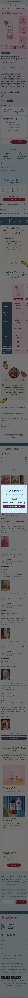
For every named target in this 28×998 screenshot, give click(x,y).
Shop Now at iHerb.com (14, 506)
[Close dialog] (25, 486)
